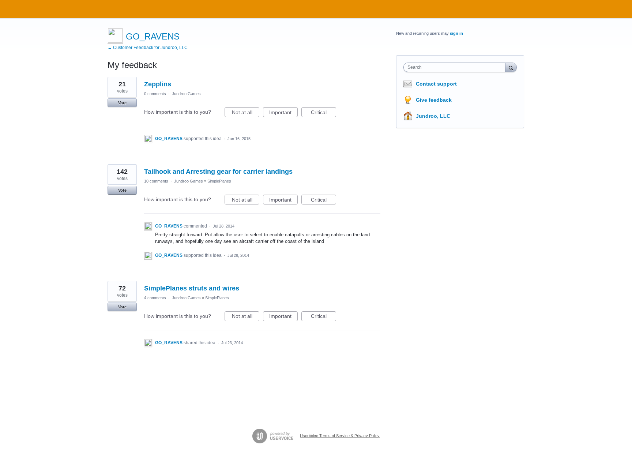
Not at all (245, 113)
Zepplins (157, 84)
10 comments (156, 181)
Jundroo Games (186, 93)
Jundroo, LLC (433, 116)
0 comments (155, 93)
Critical (323, 113)
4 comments (155, 298)
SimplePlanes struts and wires (191, 288)
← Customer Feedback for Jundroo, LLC (148, 47)
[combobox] (456, 67)
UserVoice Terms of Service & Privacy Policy (340, 435)
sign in (456, 33)
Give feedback (434, 100)
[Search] (511, 67)
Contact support (436, 83)
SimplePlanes (219, 181)
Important (283, 113)
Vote (122, 103)
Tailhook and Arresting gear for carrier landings (218, 171)
